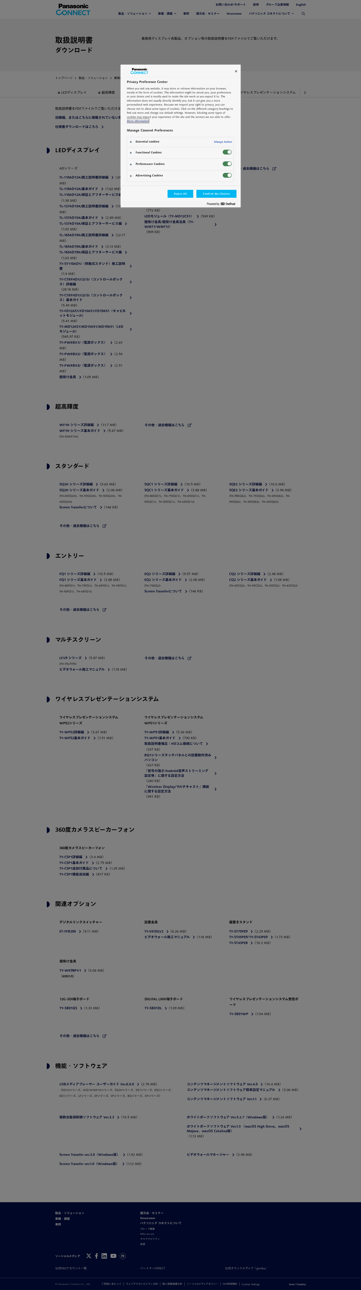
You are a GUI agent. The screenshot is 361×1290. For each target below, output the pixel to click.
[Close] (236, 71)
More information (138, 121)
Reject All (180, 193)
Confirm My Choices (216, 193)
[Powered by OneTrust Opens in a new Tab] (223, 204)
